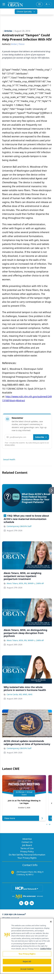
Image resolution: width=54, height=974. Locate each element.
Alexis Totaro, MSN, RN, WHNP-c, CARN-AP (25, 583)
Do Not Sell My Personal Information (27, 854)
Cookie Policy (45, 948)
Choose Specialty (24, 11)
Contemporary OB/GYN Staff (19, 526)
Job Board (27, 845)
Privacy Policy (27, 851)
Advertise (27, 838)
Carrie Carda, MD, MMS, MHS (19, 694)
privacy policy (10, 445)
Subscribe (39, 437)
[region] (27, 946)
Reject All (27, 961)
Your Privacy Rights (27, 857)
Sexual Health (9, 459)
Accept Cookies (27, 969)
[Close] (51, 922)
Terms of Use (27, 848)
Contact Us (27, 842)
